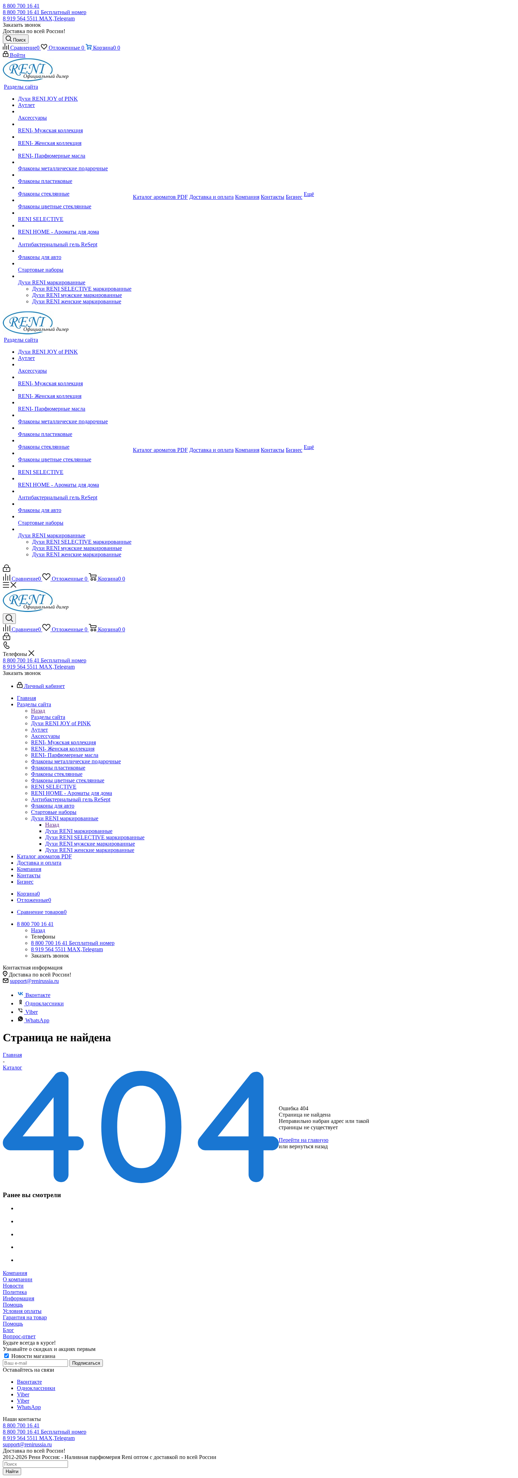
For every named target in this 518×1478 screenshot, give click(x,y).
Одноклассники (44, 1003)
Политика (15, 1292)
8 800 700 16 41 (21, 6)
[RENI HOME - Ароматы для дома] (74, 225)
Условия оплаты (22, 1311)
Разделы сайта (48, 717)
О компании (17, 1279)
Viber (31, 1012)
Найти (12, 1471)
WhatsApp (37, 1020)
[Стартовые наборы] (74, 263)
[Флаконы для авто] (74, 251)
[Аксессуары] (74, 111)
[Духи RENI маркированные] (74, 276)
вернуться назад (308, 1146)
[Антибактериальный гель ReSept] (74, 238)
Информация (18, 1298)
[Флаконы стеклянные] (74, 187)
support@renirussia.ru (34, 981)
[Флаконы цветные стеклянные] (74, 200)
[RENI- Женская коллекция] (74, 137)
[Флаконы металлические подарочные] (74, 162)
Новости (13, 1286)
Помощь (13, 1305)
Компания (15, 1273)
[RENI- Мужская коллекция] (74, 124)
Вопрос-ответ (19, 1336)
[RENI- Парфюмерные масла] (74, 149)
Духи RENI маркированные (78, 831)
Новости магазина (32, 1356)
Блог (8, 1330)
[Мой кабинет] (6, 570)
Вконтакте (37, 995)
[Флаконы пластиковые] (74, 175)
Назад (38, 711)
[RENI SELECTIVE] (74, 213)
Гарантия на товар (25, 1317)
